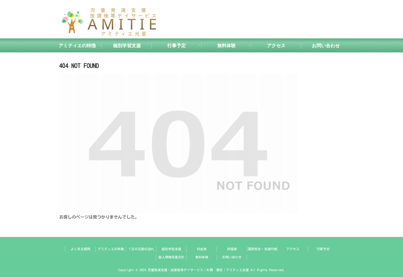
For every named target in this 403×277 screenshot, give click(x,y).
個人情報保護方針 (171, 257)
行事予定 (323, 249)
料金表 (202, 249)
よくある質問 (80, 249)
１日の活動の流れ (141, 249)
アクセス (292, 249)
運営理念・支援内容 (262, 249)
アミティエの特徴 (111, 249)
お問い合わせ (232, 257)
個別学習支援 (171, 249)
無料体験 (201, 257)
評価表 (232, 249)
